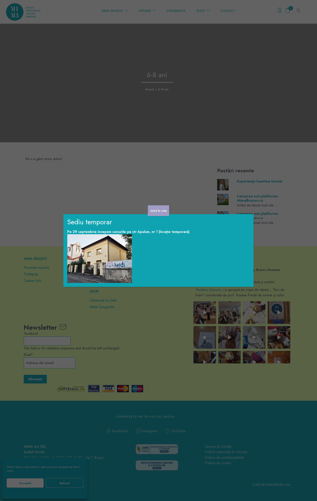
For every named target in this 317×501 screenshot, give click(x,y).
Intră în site (159, 211)
